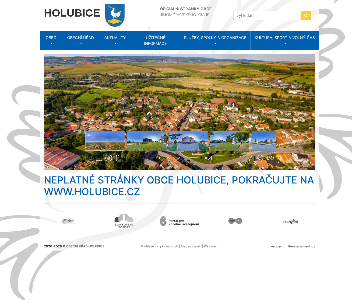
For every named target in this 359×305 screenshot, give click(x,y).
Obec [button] (51, 37)
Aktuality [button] (115, 37)
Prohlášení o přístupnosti (159, 246)
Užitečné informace (155, 40)
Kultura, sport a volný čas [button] (285, 37)
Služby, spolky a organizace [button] (215, 37)
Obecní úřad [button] (80, 37)
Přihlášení (211, 246)
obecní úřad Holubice (85, 246)
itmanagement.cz (301, 246)
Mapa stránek (191, 246)
